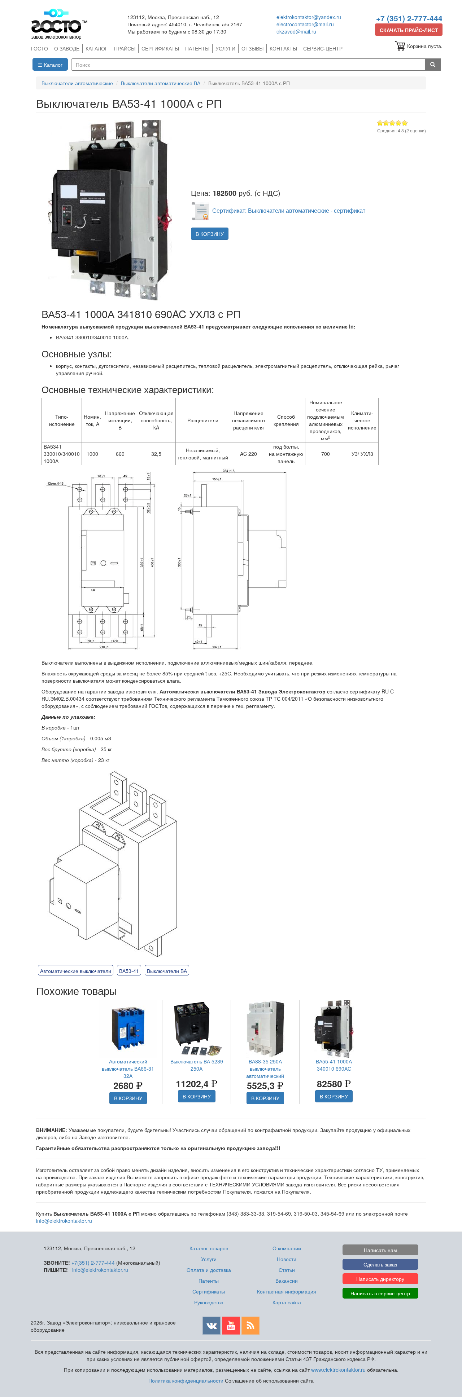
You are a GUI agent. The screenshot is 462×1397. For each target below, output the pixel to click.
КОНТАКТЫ (283, 48)
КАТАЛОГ (97, 48)
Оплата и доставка (209, 1269)
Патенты (209, 1280)
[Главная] (62, 24)
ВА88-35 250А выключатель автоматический (265, 1068)
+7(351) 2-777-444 (93, 1262)
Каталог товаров (208, 1248)
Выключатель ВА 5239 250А (196, 1065)
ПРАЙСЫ (124, 48)
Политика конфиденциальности (185, 1380)
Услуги (209, 1258)
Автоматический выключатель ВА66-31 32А (128, 1068)
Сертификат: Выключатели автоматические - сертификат (288, 210)
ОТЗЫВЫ (252, 48)
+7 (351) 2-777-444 (409, 18)
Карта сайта (287, 1302)
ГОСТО (39, 48)
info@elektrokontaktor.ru (64, 1220)
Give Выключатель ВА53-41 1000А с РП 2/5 (386, 122)
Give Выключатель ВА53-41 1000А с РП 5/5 (405, 122)
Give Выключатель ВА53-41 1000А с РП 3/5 (392, 122)
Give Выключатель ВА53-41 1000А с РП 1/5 (380, 122)
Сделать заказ (380, 1264)
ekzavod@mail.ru (296, 31)
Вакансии (286, 1280)
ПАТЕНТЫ (197, 48)
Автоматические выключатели (75, 970)
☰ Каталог (50, 64)
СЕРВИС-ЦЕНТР (323, 48)
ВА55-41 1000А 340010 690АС (334, 1065)
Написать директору (380, 1278)
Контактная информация (286, 1291)
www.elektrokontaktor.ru (338, 1369)
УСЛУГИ (225, 48)
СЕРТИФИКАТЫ (160, 48)
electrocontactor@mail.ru (305, 24)
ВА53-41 (129, 970)
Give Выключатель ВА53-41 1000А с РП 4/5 (399, 122)
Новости (286, 1258)
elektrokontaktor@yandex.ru (308, 17)
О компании (287, 1248)
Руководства (208, 1302)
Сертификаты (208, 1291)
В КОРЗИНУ (210, 233)
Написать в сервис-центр (380, 1293)
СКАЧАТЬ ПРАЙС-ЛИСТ (409, 30)
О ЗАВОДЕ (66, 48)
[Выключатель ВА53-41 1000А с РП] (110, 210)
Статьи (287, 1269)
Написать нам (380, 1249)
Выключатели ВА (167, 970)
